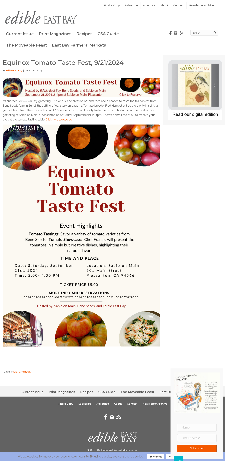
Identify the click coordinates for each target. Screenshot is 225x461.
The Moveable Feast (26, 45)
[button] (197, 449)
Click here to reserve (59, 119)
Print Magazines (55, 33)
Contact (178, 5)
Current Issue (20, 33)
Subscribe (131, 5)
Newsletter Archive (201, 5)
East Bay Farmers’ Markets (79, 45)
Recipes (84, 33)
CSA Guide (108, 33)
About (164, 5)
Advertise (149, 5)
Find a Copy (112, 5)
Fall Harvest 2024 (22, 372)
